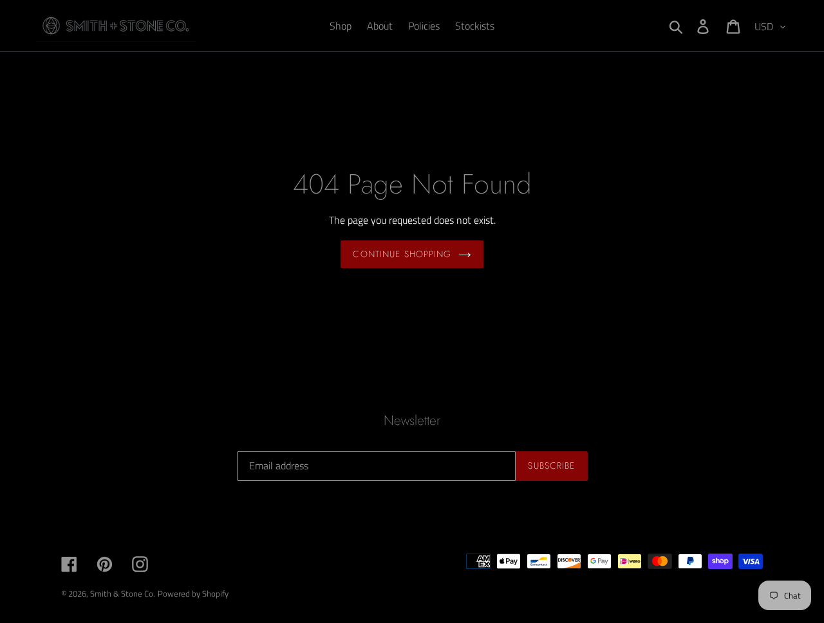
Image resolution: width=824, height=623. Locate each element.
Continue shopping (402, 254)
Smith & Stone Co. (122, 593)
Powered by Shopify (193, 593)
